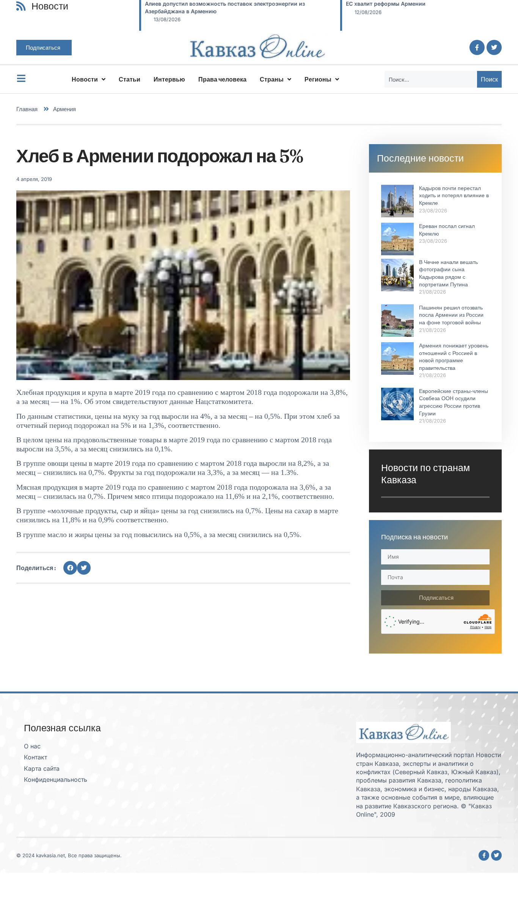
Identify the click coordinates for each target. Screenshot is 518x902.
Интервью (169, 79)
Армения (64, 109)
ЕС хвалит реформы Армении (350, 3)
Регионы (318, 79)
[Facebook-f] (477, 47)
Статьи (129, 79)
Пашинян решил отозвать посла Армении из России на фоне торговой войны (451, 315)
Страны (272, 79)
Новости (85, 79)
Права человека (222, 79)
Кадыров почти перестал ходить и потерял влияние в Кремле (454, 195)
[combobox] (431, 79)
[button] (70, 568)
